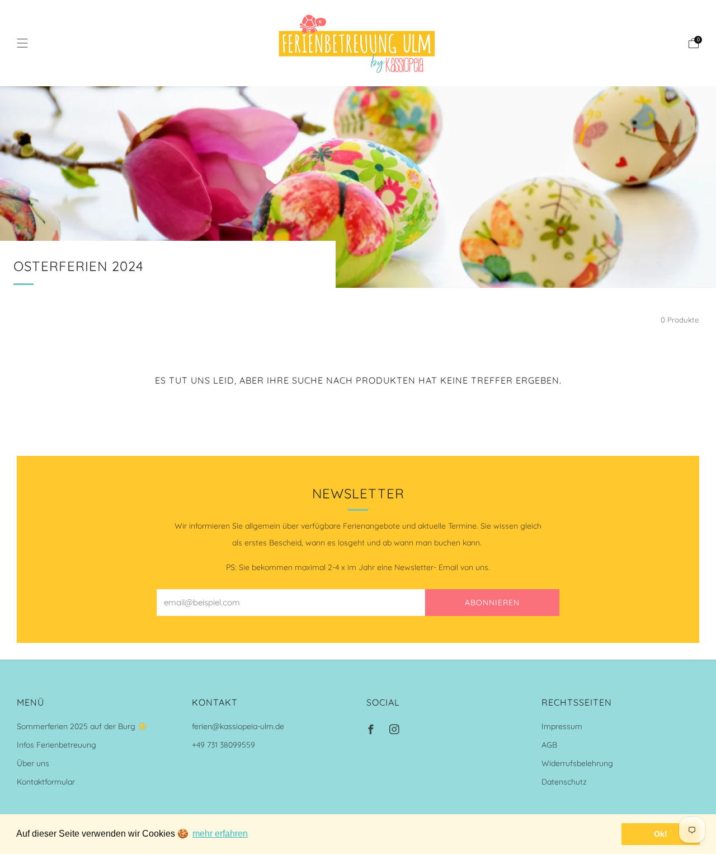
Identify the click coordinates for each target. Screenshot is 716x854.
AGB (549, 745)
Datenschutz (564, 782)
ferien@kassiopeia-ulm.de (238, 726)
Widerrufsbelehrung (577, 763)
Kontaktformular (46, 782)
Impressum (561, 726)
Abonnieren (492, 603)
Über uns (33, 763)
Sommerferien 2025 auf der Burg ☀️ (82, 726)
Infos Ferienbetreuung (56, 745)
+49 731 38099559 (223, 745)
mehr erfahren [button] (220, 833)
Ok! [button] (660, 833)
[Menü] (22, 43)
